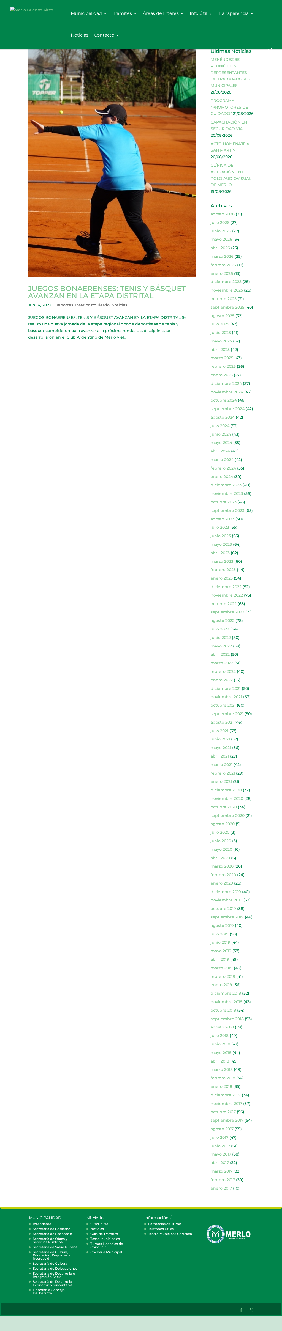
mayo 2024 (221, 442)
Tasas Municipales (105, 1239)
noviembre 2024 (227, 391)
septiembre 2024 (228, 408)
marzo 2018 (222, 1069)
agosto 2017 (222, 1128)
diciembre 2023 (226, 484)
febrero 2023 (223, 569)
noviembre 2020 (227, 798)
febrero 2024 (223, 468)
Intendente (42, 1224)
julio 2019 (220, 934)
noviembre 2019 (226, 900)
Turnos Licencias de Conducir (106, 1245)
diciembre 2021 (226, 688)
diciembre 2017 (226, 1095)
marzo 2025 (222, 357)
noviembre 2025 (227, 290)
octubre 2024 (224, 400)
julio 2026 (220, 222)
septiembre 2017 (227, 1120)
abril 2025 (220, 349)
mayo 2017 (221, 1154)
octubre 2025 (224, 298)
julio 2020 (220, 832)
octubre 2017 (223, 1111)
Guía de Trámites (104, 1234)
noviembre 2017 (226, 1103)
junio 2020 (221, 840)
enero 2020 (222, 883)
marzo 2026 (222, 256)
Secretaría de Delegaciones (55, 1268)
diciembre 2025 (226, 281)
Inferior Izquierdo (92, 305)
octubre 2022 (224, 603)
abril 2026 (220, 247)
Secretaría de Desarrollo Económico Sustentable (52, 1283)
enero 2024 (222, 476)
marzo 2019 (222, 967)
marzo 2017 (221, 1171)
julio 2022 (220, 629)
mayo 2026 (221, 239)
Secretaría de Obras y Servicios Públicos (50, 1240)
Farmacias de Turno (164, 1224)
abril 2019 (220, 959)
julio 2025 (220, 324)
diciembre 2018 (226, 993)
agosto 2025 (222, 315)
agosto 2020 (223, 823)
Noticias (79, 35)
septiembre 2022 (227, 612)
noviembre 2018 (226, 1001)
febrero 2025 (223, 366)
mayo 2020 (221, 849)
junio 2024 (221, 434)
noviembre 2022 (227, 595)
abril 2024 (220, 451)
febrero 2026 (223, 264)
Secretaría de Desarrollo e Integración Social (54, 1275)
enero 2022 (222, 679)
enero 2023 (222, 578)
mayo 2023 (221, 544)
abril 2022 (220, 654)
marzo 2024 (222, 459)
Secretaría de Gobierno (51, 1229)
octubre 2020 (224, 807)
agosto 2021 (222, 722)
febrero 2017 (223, 1179)
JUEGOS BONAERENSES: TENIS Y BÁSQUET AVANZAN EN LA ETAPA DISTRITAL (107, 292)
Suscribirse (99, 1224)
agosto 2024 (223, 417)
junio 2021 (220, 739)
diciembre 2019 (226, 891)
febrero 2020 (223, 874)
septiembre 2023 (227, 510)
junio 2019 (220, 942)
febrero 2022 (223, 671)
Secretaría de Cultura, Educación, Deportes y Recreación (51, 1255)
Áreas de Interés (161, 13)
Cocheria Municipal (106, 1252)
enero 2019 (221, 984)
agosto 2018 (222, 1027)
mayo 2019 (221, 950)
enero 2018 (221, 1086)
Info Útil (198, 13)
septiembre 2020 (228, 815)
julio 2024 (220, 425)
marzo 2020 (222, 866)
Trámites (122, 13)
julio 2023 (220, 527)
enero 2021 (221, 781)
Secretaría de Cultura (50, 1263)
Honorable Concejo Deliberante (49, 1291)
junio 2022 (221, 637)
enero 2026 (222, 273)
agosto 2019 (222, 925)
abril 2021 (220, 756)
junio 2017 (220, 1145)
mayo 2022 (221, 646)
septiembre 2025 (227, 307)
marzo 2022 (222, 662)
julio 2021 (219, 730)
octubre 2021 (223, 705)
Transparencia (233, 13)
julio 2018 (220, 1035)
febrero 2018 (223, 1077)
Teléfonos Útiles (161, 1229)
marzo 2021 (221, 764)
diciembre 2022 (226, 586)
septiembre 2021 (227, 713)
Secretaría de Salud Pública (55, 1247)
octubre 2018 (223, 1010)
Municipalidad (86, 13)
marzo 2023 (222, 561)
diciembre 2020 (226, 789)
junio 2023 (221, 535)
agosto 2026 (223, 214)
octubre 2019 (223, 908)
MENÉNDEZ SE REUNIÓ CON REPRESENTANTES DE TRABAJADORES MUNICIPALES (230, 72)
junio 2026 (221, 231)
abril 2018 (220, 1061)
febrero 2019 (223, 976)
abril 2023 (220, 552)
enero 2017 (221, 1188)
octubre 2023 (224, 502)
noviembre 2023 (227, 493)
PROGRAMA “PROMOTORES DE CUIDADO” (229, 107)
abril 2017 (220, 1162)
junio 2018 (220, 1044)
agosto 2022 (222, 620)
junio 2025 (221, 332)
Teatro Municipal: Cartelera (170, 1234)
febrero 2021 (223, 773)
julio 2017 (219, 1137)
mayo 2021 (221, 747)
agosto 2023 (222, 519)
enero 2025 (222, 374)
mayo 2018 (221, 1052)
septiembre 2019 (227, 917)
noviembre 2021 (226, 696)
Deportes (64, 305)
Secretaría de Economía (52, 1234)
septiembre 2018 (227, 1018)
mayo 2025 (221, 341)
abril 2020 (220, 857)
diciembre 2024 (226, 383)
